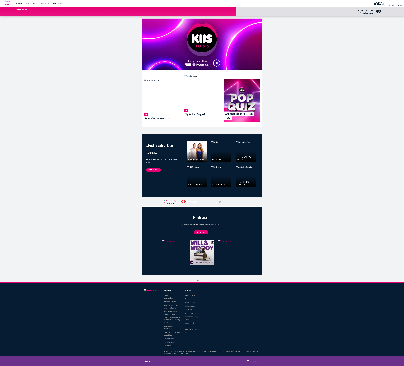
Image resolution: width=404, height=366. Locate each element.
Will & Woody (190, 306)
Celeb (35, 4)
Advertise (57, 4)
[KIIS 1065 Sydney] (9, 3)
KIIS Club (45, 4)
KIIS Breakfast (190, 295)
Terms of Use (169, 342)
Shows (19, 4)
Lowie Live (188, 310)
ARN (248, 361)
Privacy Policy (169, 339)
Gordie (187, 299)
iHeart (255, 361)
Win (27, 4)
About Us (168, 290)
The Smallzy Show (191, 302)
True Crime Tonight (192, 313)
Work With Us (169, 346)
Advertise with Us (170, 302)
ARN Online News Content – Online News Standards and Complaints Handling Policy (172, 317)
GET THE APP (201, 232)
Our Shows (153, 170)
